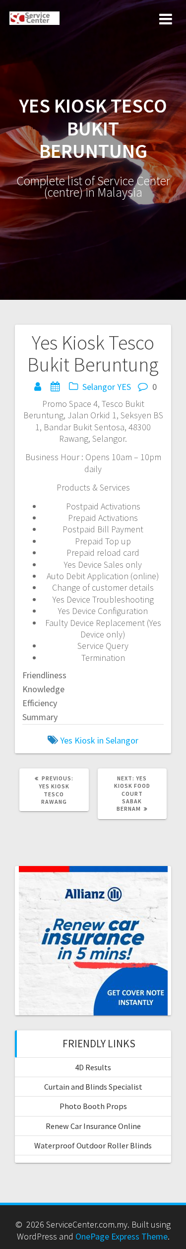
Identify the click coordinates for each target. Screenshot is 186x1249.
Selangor (98, 386)
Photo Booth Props (93, 1106)
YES (124, 386)
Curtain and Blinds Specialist (93, 1087)
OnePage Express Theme (121, 1236)
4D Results (93, 1067)
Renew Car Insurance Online (93, 1126)
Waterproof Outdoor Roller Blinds (93, 1145)
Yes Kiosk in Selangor (99, 740)
